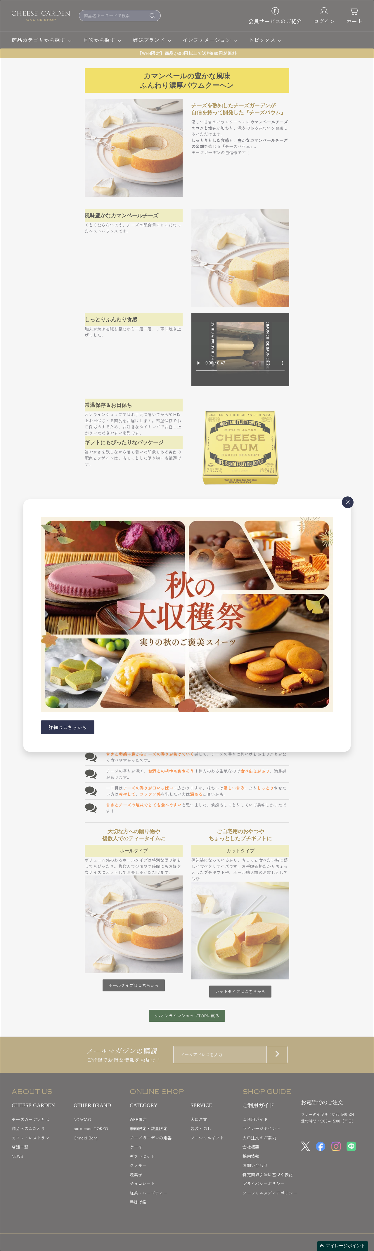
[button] (342, 1246)
